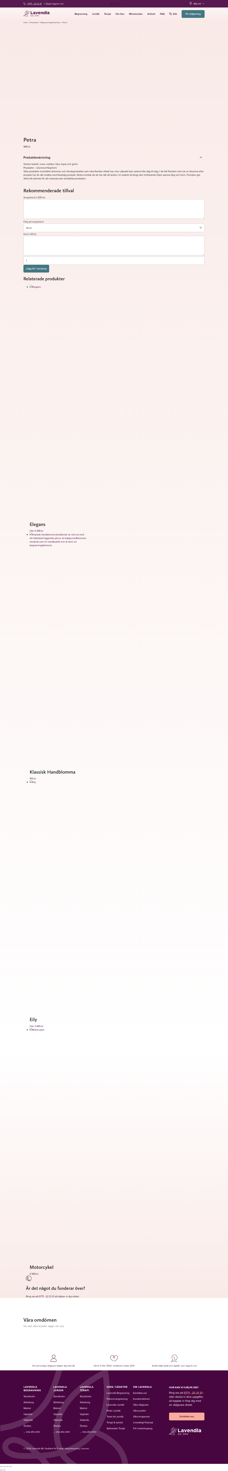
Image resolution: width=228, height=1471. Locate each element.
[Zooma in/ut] (1, 1466)
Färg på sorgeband (33, 221)
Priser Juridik (114, 1410)
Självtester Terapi (116, 1428)
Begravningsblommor (50, 22)
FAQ (162, 14)
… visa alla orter (32, 1431)
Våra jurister (139, 1410)
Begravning (81, 14)
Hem (25, 22)
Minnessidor (136, 14)
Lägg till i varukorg (36, 268)
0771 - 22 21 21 (35, 3)
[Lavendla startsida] (37, 14)
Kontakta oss (140, 1393)
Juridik (95, 14)
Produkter (34, 22)
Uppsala (28, 1414)
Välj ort (197, 3)
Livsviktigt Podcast (143, 1422)
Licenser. (85, 1448)
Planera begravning (117, 1399)
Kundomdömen (141, 1399)
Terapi (107, 14)
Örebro (27, 1426)
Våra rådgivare (141, 1404)
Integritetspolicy (72, 1448)
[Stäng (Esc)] (10, 1466)
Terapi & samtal (115, 1422)
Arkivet (151, 14)
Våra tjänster (117, 1387)
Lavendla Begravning (32, 1388)
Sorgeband (34, 197)
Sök (175, 14)
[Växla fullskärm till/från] (4, 1466)
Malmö (27, 1408)
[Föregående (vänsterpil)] (1, 1470)
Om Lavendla (142, 1387)
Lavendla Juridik (60, 1388)
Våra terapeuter (141, 1416)
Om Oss (120, 14)
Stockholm (29, 1396)
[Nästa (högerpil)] (4, 1470)
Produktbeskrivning (36, 157)
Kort (29, 234)
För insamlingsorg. (143, 1428)
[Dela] (7, 1466)
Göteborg (29, 1402)
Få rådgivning (193, 14)
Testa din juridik (115, 1416)
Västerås (28, 1420)
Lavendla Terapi (87, 1388)
